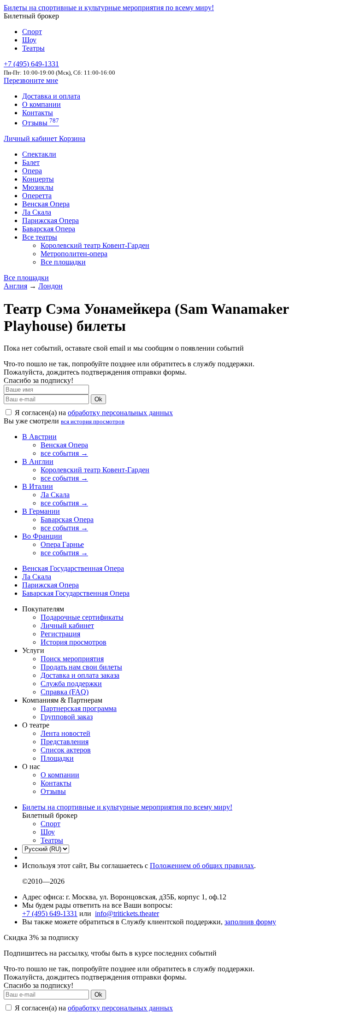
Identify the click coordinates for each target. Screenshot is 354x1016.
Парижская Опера (50, 220)
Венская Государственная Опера (73, 568)
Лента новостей (65, 733)
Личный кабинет (31, 138)
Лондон (50, 286)
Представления (64, 742)
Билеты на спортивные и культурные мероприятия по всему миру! (109, 8)
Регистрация (60, 634)
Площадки (57, 758)
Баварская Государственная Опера (76, 593)
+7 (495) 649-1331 (49, 913)
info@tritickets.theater (127, 913)
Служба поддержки (71, 683)
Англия (15, 286)
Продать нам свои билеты (81, 667)
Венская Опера (46, 204)
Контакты (37, 113)
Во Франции (42, 536)
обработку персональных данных (120, 413)
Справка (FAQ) (64, 692)
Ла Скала (36, 212)
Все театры (39, 237)
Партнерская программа (79, 708)
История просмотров (73, 642)
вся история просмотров (92, 421)
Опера (32, 171)
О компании (41, 104)
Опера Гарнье (62, 544)
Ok (98, 399)
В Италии (37, 486)
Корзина (72, 138)
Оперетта (37, 196)
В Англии (37, 461)
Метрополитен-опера (74, 254)
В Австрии (39, 436)
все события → (64, 453)
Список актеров (66, 750)
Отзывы (40, 123)
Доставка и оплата (51, 96)
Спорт (32, 31)
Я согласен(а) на (93, 413)
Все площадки (63, 262)
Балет (31, 162)
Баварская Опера (48, 229)
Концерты (38, 179)
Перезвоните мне (31, 80)
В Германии (41, 511)
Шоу (29, 40)
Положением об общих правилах (202, 865)
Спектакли (39, 154)
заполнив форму (250, 922)
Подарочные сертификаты (82, 617)
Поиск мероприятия (72, 659)
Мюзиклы (37, 187)
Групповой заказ (67, 717)
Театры (33, 48)
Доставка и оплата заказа (80, 675)
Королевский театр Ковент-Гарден (95, 245)
